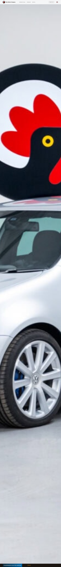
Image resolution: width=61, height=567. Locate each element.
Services (33, 2)
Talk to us (51, 2)
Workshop (29, 2)
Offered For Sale (22, 2)
